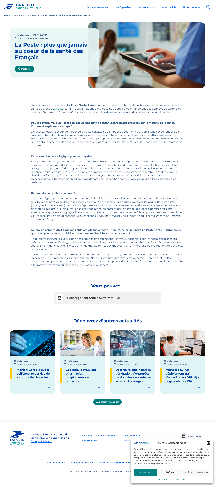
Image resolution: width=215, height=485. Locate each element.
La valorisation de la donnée (98, 435)
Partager (26, 68)
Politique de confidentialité (114, 462)
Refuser (170, 472)
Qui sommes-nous (97, 7)
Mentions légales (56, 462)
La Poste (58, 108)
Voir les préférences (197, 472)
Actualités (19, 15)
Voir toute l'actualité (107, 402)
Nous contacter (192, 7)
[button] (208, 443)
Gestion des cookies (82, 462)
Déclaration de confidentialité (172, 479)
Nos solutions (146, 7)
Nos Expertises (123, 7)
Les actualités (168, 7)
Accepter (145, 472)
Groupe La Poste (41, 441)
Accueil (7, 15)
